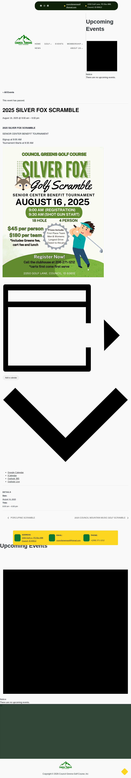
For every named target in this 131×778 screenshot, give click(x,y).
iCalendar (12, 475)
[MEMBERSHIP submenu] (82, 43)
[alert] (102, 58)
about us (75, 48)
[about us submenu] (82, 48)
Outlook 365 (13, 478)
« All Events (8, 92)
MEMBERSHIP (74, 44)
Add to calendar (11, 378)
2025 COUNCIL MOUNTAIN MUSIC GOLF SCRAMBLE (100, 517)
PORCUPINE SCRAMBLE (22, 517)
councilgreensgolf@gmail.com (68, 540)
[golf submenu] (50, 43)
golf (47, 44)
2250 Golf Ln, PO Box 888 (32, 538)
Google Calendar (16, 472)
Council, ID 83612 (29, 541)
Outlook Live (14, 481)
